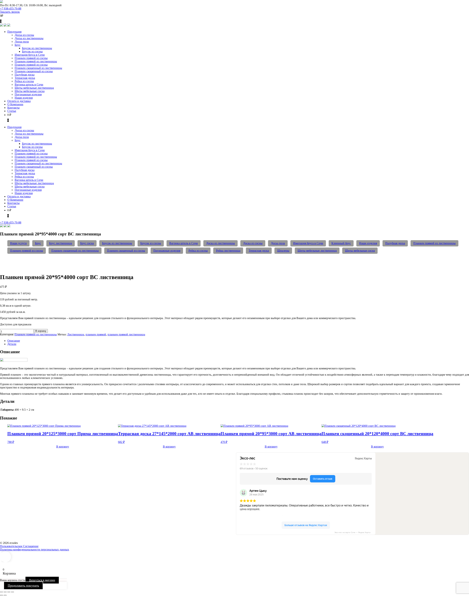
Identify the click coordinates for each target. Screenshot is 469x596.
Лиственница (75, 334)
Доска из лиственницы (220, 243)
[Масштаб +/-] (1, 592)
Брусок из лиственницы (117, 243)
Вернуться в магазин (42, 580)
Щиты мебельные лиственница (317, 250)
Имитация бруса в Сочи (308, 243)
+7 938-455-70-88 (10, 8)
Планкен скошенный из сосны (126, 250)
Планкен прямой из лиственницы (434, 243)
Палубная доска (395, 243)
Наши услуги (18, 243)
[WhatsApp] (5, 25)
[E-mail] (8, 25)
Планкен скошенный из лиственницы (75, 250)
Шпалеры (283, 250)
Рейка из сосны (198, 250)
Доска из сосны (253, 243)
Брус (38, 243)
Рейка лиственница (228, 250)
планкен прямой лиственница (126, 334)
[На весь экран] (5, 592)
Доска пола (278, 243)
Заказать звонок (10, 11)
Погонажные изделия (166, 250)
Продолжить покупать (23, 585)
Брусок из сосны (150, 243)
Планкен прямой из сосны (26, 250)
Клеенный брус (341, 243)
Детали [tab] (11, 344)
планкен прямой (96, 334)
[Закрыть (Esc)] (12, 592)
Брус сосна (87, 243)
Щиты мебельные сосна (360, 250)
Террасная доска (259, 250)
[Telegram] (1, 25)
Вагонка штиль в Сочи (183, 243)
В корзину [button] (62, 446)
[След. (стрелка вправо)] (5, 595)
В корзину (40, 331)
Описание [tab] (13, 340)
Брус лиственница (60, 243)
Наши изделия (368, 243)
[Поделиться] (8, 592)
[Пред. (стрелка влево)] (1, 595)
